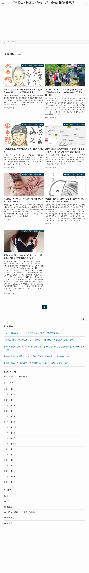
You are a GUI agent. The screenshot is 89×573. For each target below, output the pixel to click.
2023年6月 (10, 449)
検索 (82, 319)
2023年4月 (10, 455)
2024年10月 (11, 444)
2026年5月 (10, 405)
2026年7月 (10, 394)
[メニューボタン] (3, 3)
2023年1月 (10, 471)
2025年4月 (10, 433)
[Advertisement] (44, 23)
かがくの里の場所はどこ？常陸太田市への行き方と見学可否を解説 (31, 333)
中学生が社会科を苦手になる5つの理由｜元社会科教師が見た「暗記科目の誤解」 (37, 356)
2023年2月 (10, 466)
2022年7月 (10, 482)
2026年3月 (10, 416)
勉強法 (9, 507)
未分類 (9, 523)
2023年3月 (10, 460)
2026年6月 (10, 400)
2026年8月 (10, 389)
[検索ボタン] (86, 3)
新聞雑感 (10, 518)
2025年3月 (10, 438)
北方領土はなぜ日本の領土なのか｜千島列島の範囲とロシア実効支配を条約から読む (39, 340)
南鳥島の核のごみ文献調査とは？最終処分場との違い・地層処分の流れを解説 (36, 363)
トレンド (10, 496)
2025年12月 (11, 427)
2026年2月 (10, 422)
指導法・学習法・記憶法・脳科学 (21, 512)
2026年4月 (10, 411)
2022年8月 (10, 476)
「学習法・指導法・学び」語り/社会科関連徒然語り (44, 2)
